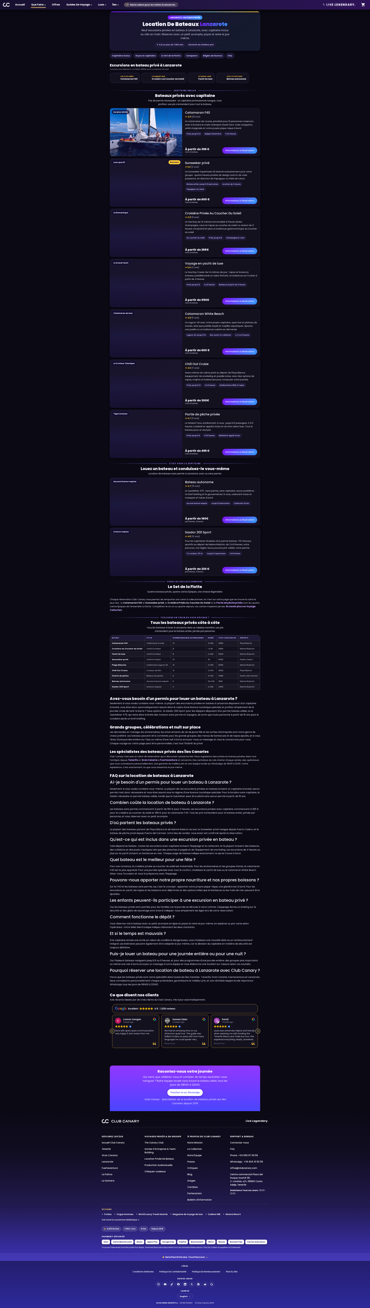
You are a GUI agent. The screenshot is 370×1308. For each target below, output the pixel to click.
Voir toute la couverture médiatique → (120, 1219)
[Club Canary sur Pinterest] (198, 1284)
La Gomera (108, 1180)
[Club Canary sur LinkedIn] (185, 1284)
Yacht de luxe (118, 654)
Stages (191, 1180)
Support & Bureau (242, 1136)
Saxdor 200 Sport (198, 532)
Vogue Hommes (125, 1214)
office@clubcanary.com (243, 1168)
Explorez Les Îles (112, 1136)
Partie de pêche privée (202, 414)
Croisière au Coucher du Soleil (127, 648)
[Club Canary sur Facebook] (178, 1284)
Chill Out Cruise (197, 364)
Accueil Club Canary (113, 1142)
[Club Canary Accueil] (6, 4)
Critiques (192, 1168)
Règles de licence (212, 55)
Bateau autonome (199, 482)
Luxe (101, 4)
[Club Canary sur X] (191, 1284)
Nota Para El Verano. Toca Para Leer (185, 1257)
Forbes (108, 1214)
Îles (114, 4)
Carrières (192, 1187)
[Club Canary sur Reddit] (205, 1284)
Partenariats (194, 1193)
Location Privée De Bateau (159, 1158)
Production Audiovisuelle (158, 1165)
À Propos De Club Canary (204, 1136)
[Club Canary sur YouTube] (165, 1284)
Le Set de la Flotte (171, 55)
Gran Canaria (149, 760)
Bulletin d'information (199, 1199)
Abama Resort (233, 1214)
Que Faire (37, 4)
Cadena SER (214, 1214)
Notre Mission (195, 1142)
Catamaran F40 (197, 112)
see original (243, 1039)
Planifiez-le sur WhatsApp (185, 1092)
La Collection (194, 1149)
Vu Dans (107, 1209)
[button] (258, 1031)
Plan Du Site (231, 1271)
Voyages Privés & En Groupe (163, 1136)
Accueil (20, 4)
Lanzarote (107, 1161)
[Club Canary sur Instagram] (158, 1284)
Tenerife (133, 760)
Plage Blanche (119, 665)
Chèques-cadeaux (155, 1171)
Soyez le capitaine (145, 55)
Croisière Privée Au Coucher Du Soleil (213, 213)
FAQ (230, 55)
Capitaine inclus (121, 55)
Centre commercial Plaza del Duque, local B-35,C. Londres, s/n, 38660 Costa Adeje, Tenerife (246, 1179)
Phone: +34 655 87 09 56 (244, 1155)
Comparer (192, 55)
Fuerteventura (168, 760)
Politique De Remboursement (206, 1271)
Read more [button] (120, 1043)
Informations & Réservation (239, 150)
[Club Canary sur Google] (211, 1284)
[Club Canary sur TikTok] (171, 1284)
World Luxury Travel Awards (153, 1214)
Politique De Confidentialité (172, 1271)
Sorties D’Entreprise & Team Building (160, 1150)
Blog (189, 1174)
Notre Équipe (194, 1155)
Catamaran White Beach (204, 314)
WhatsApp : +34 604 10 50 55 (246, 1161)
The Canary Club (154, 1142)
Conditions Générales (143, 1271)
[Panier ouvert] (363, 5)
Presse (191, 1161)
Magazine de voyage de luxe (188, 1214)
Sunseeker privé (197, 163)
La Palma (107, 1174)
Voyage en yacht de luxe (204, 263)
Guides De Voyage (78, 4)
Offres (56, 4)
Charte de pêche (120, 676)
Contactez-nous (239, 1142)
